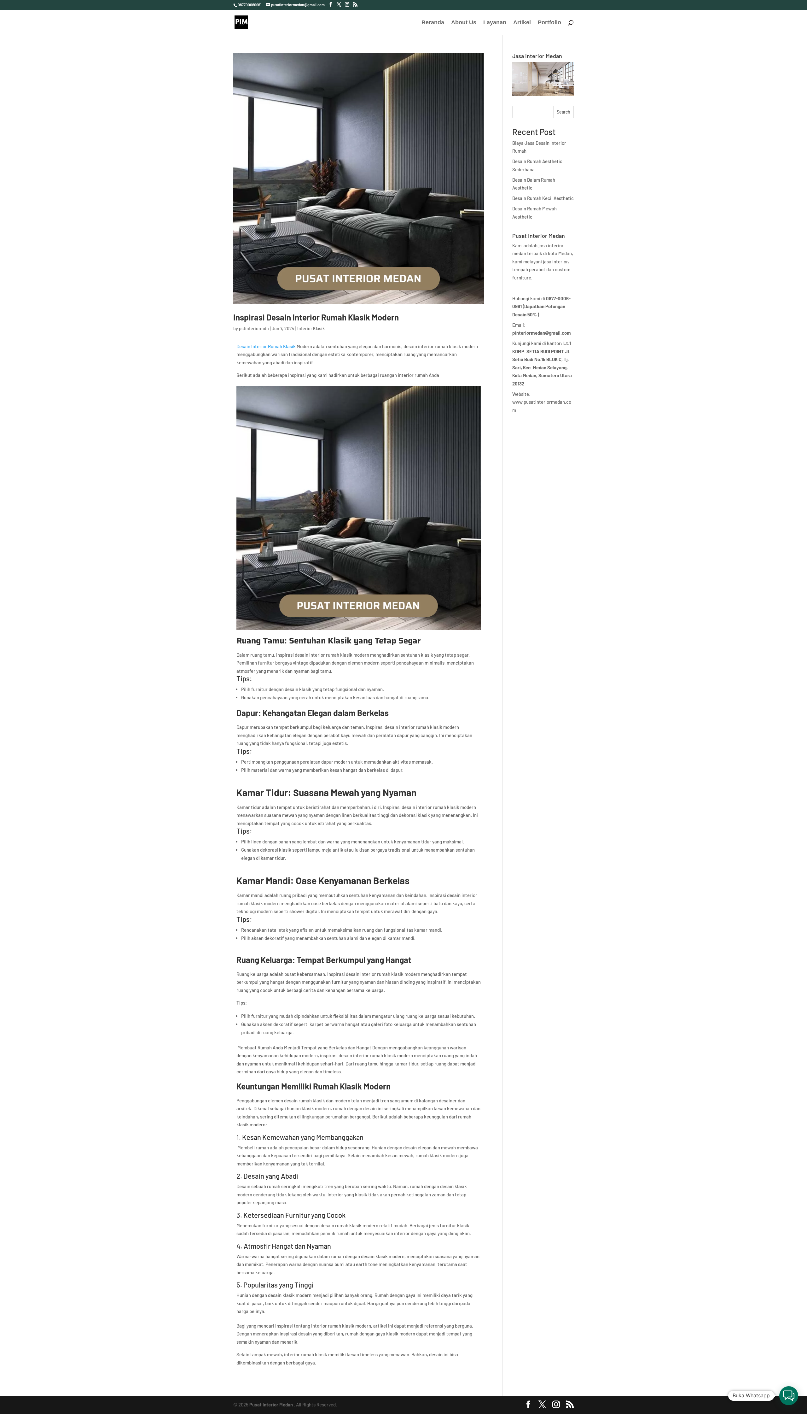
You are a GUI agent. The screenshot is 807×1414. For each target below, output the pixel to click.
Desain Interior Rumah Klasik (266, 346)
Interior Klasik (311, 328)
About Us (463, 23)
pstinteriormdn (254, 328)
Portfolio (549, 23)
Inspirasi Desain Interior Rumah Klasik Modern (316, 317)
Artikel (522, 23)
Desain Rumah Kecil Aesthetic (543, 198)
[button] (788, 1395)
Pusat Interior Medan (271, 1404)
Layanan (494, 23)
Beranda (432, 23)
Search (563, 111)
